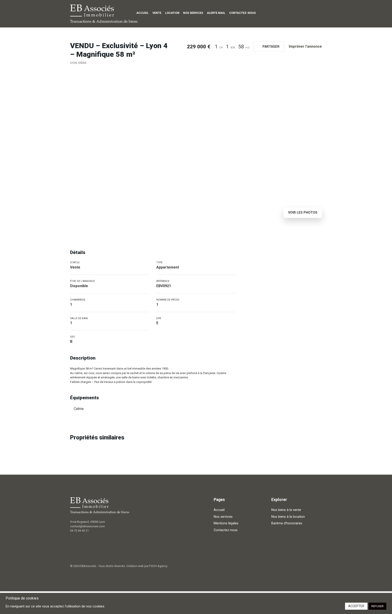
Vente (156, 13)
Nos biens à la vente (286, 510)
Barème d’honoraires (286, 523)
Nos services (193, 13)
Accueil (142, 13)
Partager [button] (270, 47)
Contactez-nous (242, 13)
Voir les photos (302, 213)
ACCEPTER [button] (356, 606)
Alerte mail (216, 13)
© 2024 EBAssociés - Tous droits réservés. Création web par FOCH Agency (118, 566)
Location (172, 13)
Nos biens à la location (288, 517)
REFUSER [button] (377, 606)
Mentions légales (226, 523)
